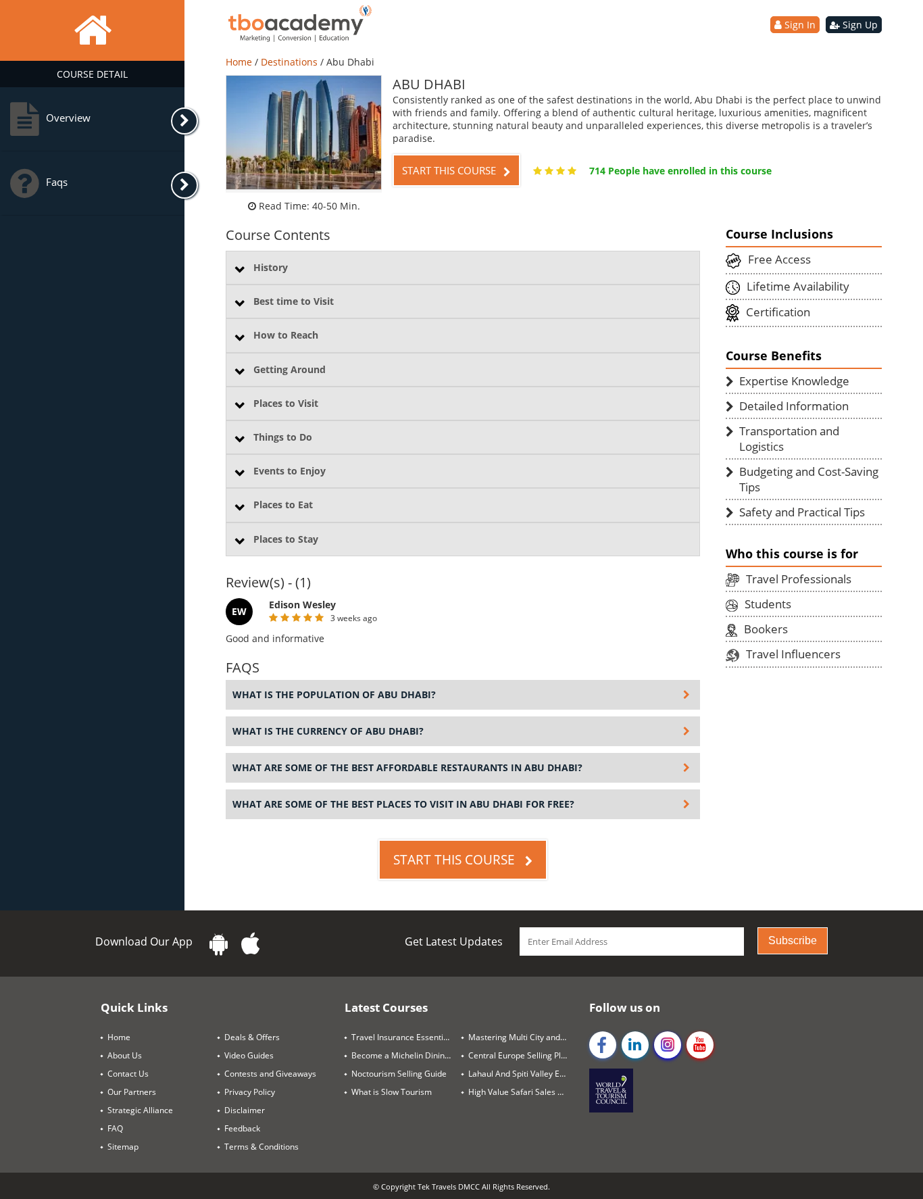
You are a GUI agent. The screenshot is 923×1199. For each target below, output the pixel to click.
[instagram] (667, 1044)
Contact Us (128, 1073)
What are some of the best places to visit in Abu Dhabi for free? (403, 804)
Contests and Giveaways (270, 1073)
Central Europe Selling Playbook (523, 1055)
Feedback (242, 1128)
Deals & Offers (252, 1037)
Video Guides (249, 1055)
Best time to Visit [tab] (293, 301)
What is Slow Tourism (391, 1092)
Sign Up (859, 24)
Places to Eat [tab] (283, 504)
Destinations (290, 61)
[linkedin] (635, 1044)
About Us (124, 1055)
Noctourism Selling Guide (399, 1073)
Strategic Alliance (140, 1110)
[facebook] (602, 1044)
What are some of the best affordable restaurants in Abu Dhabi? (407, 767)
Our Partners (131, 1092)
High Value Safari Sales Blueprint (523, 1092)
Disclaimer (244, 1110)
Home (240, 61)
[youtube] (700, 1044)
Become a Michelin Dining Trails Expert (406, 1055)
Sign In (799, 24)
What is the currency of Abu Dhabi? (328, 731)
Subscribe (792, 940)
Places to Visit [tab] (285, 403)
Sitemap (123, 1146)
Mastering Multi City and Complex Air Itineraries (523, 1037)
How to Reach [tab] (285, 334)
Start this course (450, 170)
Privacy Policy (249, 1092)
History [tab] (270, 267)
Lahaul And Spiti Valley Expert (523, 1073)
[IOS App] (250, 944)
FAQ (115, 1128)
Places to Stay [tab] (285, 539)
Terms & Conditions (261, 1146)
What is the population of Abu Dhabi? (334, 694)
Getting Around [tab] (289, 369)
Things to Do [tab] (282, 437)
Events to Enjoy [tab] (289, 470)
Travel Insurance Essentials (402, 1037)
